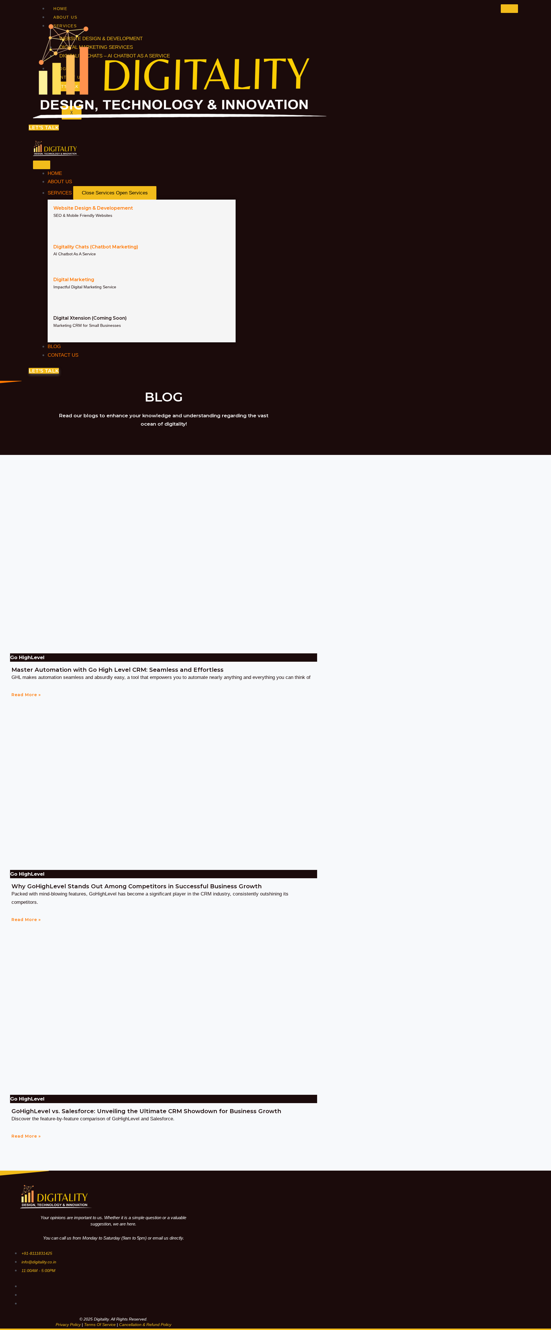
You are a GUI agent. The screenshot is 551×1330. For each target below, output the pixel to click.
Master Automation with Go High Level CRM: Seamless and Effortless (117, 669)
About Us (65, 17)
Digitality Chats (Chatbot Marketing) (95, 247)
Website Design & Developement (93, 208)
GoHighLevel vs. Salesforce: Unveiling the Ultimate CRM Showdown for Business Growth (146, 1111)
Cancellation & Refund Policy (145, 1324)
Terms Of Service (100, 1324)
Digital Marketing (73, 279)
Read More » (26, 694)
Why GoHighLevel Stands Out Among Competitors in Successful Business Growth (136, 886)
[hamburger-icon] (509, 8)
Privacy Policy (68, 1324)
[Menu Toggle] (41, 165)
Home (60, 8)
